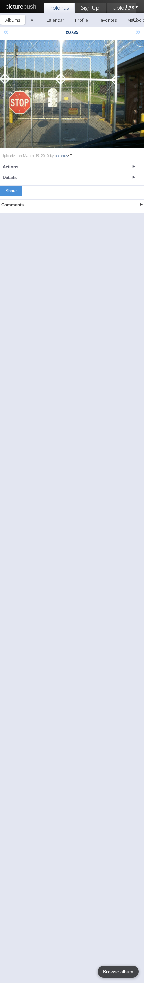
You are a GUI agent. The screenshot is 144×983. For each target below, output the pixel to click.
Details (10, 177)
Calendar (55, 20)
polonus (61, 155)
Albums (12, 20)
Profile (81, 20)
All (33, 20)
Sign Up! (90, 7)
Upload (122, 7)
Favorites (108, 20)
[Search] (135, 20)
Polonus (59, 7)
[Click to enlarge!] (72, 94)
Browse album (118, 971)
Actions (10, 166)
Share (11, 190)
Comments (12, 204)
